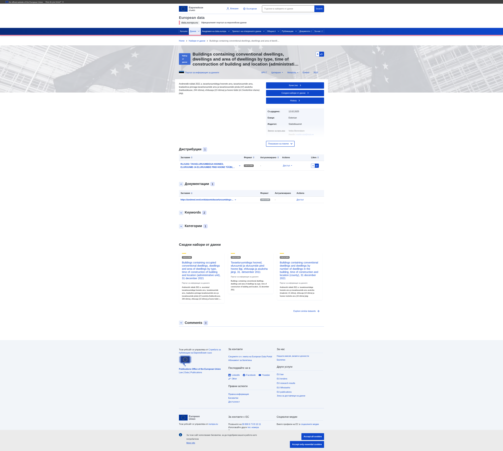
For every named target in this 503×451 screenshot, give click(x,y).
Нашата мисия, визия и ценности (293, 356)
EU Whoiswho (283, 388)
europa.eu (213, 424)
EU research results (286, 383)
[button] (55, 2)
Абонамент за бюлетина (240, 360)
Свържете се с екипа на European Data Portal (250, 356)
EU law (280, 374)
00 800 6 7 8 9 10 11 (251, 424)
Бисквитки (233, 398)
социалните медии (310, 424)
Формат (248, 157)
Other (234, 379)
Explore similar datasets (306, 311)
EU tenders (282, 379)
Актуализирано (268, 157)
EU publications (284, 392)
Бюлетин (281, 360)
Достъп (286, 165)
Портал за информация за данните (202, 72)
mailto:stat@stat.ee (305, 134)
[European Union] (202, 417)
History (293, 100)
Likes (313, 157)
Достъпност (234, 402)
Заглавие (185, 157)
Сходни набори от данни (293, 93)
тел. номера (253, 427)
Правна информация (238, 394)
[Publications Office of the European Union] (202, 360)
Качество (293, 85)
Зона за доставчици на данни (291, 396)
